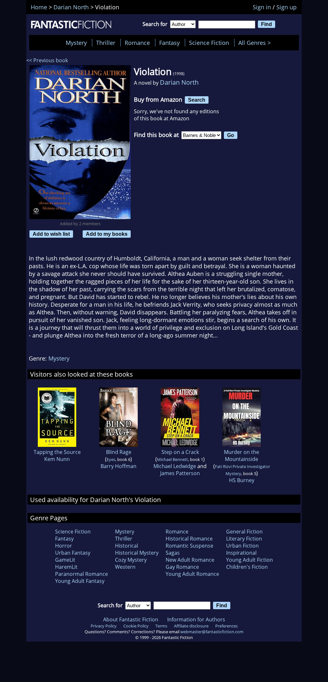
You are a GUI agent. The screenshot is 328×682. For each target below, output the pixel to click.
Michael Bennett (172, 459)
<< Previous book (47, 60)
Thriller (105, 43)
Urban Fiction (242, 545)
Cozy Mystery (131, 559)
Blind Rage (118, 452)
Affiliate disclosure (191, 626)
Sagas (173, 552)
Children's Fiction (247, 566)
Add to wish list (51, 234)
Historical (126, 545)
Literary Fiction (244, 538)
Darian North (179, 82)
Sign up (286, 7)
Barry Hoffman (118, 466)
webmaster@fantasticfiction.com (211, 632)
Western (125, 566)
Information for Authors (196, 619)
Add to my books (106, 234)
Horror (63, 545)
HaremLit (66, 566)
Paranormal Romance (81, 573)
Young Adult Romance (192, 573)
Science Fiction (209, 43)
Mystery (76, 43)
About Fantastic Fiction (130, 619)
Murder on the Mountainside (241, 455)
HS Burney (241, 480)
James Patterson (180, 473)
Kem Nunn (57, 459)
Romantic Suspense (189, 545)
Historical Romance (189, 538)
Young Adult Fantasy (79, 580)
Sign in (262, 7)
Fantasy (169, 43)
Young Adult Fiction (249, 559)
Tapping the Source (57, 452)
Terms (161, 626)
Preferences (226, 626)
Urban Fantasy (72, 552)
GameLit (65, 559)
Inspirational (241, 552)
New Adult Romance (190, 559)
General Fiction (244, 531)
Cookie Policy (136, 626)
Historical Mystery (137, 552)
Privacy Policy (104, 626)
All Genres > (256, 43)
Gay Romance (182, 566)
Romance (137, 43)
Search (196, 100)
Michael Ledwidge (174, 466)
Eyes (111, 459)
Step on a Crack (180, 452)
